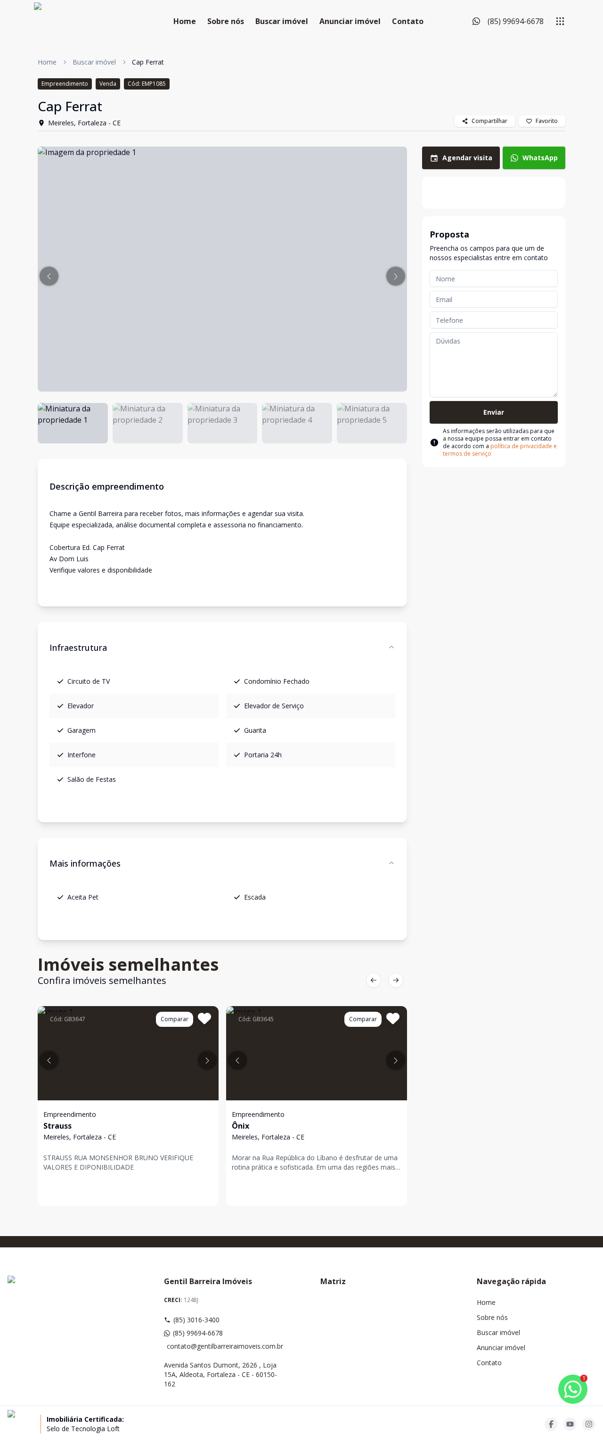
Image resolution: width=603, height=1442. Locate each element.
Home (184, 21)
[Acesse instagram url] (588, 1424)
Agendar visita (467, 157)
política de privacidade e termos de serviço (500, 450)
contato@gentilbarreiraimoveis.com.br (225, 1346)
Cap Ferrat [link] (148, 61)
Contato (408, 21)
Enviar (493, 412)
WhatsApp (540, 157)
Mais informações (85, 863)
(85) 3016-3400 (196, 1319)
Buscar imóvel (281, 21)
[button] (49, 276)
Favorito (547, 121)
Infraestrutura (78, 647)
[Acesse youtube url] (570, 1424)
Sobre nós (225, 21)
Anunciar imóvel (350, 21)
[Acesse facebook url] (551, 1424)
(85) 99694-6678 (198, 1332)
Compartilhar (489, 121)
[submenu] (560, 21)
